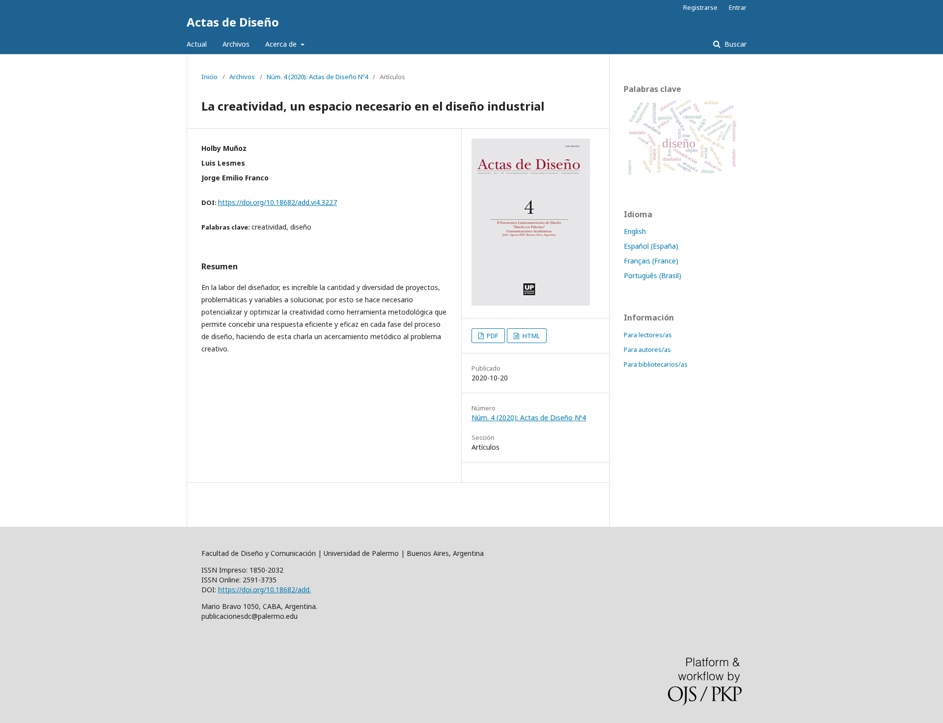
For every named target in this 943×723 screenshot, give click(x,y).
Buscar (734, 44)
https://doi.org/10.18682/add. (264, 589)
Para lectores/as (648, 334)
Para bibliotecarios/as (656, 364)
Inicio (209, 76)
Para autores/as (647, 349)
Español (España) (651, 246)
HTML (530, 335)
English (635, 231)
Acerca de (282, 44)
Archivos (236, 44)
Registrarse (700, 7)
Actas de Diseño (233, 22)
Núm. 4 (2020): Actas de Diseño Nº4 (317, 76)
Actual (197, 44)
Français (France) (651, 260)
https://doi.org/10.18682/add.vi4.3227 (277, 202)
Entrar (738, 7)
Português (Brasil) (652, 275)
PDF (491, 335)
